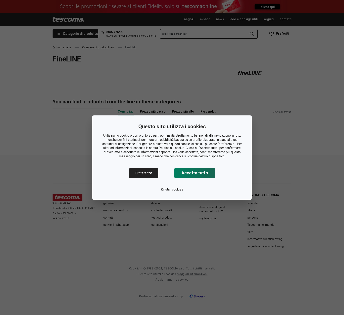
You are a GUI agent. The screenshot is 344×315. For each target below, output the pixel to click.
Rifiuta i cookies (172, 189)
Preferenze (143, 173)
